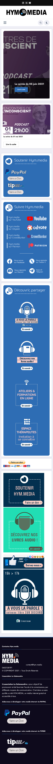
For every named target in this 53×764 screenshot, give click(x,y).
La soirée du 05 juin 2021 (29, 84)
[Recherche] (40, 23)
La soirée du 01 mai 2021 (13, 136)
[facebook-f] (23, 3)
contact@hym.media (34, 664)
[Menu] (5, 23)
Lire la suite (21, 90)
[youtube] (30, 3)
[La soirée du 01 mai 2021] (26, 119)
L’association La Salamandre (14, 684)
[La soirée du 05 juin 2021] (26, 65)
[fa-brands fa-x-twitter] (26, 3)
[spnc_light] (46, 22)
